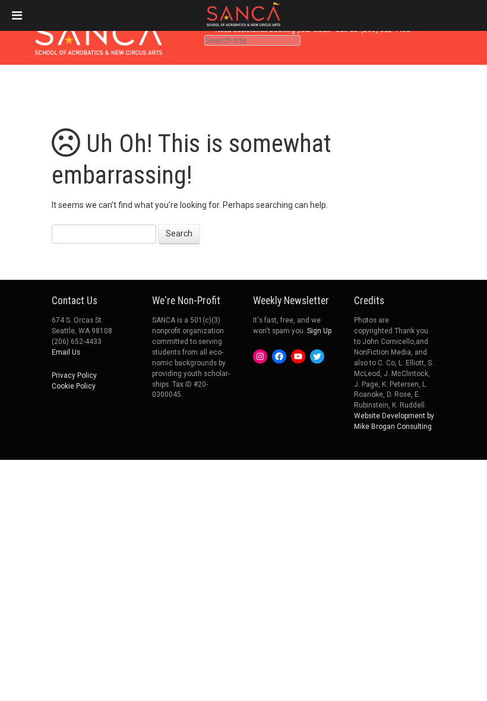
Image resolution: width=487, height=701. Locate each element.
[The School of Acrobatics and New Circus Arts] (98, 43)
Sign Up (319, 331)
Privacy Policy (74, 375)
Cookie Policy (74, 386)
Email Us (66, 352)
